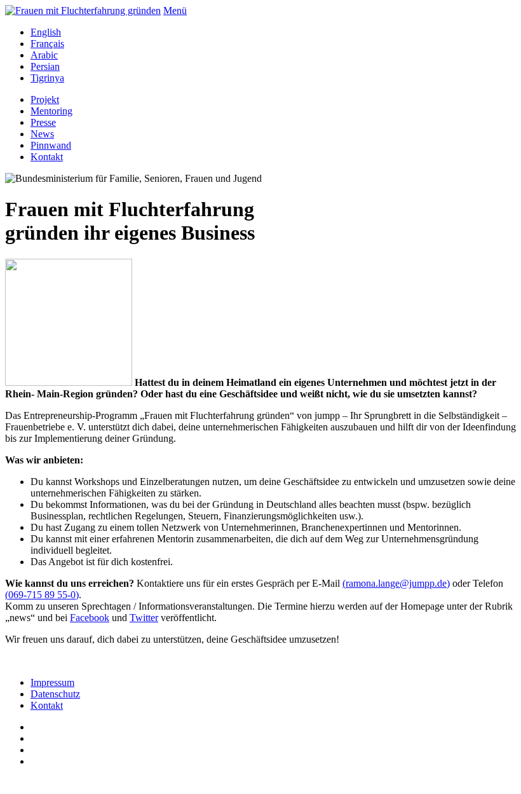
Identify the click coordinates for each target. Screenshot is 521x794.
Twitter (144, 617)
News (42, 133)
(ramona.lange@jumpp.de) (396, 583)
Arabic (44, 55)
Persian (45, 66)
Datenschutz (55, 693)
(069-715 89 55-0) (42, 594)
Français (47, 43)
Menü (175, 10)
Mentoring (51, 111)
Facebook (89, 617)
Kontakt (46, 156)
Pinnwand (50, 145)
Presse (43, 122)
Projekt (44, 99)
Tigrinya (47, 77)
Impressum (52, 682)
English (45, 32)
